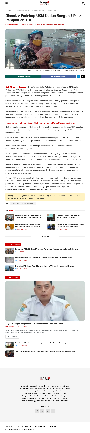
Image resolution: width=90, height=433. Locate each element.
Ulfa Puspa (10, 326)
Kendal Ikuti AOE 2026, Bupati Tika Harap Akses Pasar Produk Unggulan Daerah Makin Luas (46, 249)
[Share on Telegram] (78, 76)
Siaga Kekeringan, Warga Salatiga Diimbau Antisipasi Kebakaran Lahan (34, 323)
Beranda (8, 10)
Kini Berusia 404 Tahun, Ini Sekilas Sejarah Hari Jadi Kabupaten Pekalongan (41, 343)
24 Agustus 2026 (63, 229)
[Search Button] (83, 3)
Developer (52, 426)
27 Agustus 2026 (21, 326)
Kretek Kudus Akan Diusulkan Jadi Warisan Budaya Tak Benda (68, 216)
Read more (12, 337)
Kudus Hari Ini (59, 25)
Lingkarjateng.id (15, 429)
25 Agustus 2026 (21, 229)
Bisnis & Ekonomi (47, 25)
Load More (45, 236)
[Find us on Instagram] (42, 411)
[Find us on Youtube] (48, 411)
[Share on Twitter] (83, 76)
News (13, 10)
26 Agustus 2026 (21, 220)
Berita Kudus (15, 204)
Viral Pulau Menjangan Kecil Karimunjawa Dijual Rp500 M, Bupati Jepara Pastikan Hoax (45, 351)
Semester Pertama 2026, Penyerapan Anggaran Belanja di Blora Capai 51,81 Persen (43, 257)
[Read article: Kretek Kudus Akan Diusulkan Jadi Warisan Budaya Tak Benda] (51, 217)
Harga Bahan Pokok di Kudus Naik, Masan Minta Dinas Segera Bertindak (40, 122)
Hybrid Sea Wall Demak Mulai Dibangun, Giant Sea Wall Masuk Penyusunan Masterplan (45, 266)
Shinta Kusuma (12, 25)
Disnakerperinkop (28, 204)
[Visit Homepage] (44, 3)
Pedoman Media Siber (24, 426)
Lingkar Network (40, 426)
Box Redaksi (9, 426)
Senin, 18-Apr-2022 (28, 25)
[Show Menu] (6, 3)
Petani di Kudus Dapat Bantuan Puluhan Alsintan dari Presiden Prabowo (70, 225)
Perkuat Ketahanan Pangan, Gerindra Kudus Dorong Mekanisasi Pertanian (27, 225)
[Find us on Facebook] (37, 411)
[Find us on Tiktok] (53, 411)
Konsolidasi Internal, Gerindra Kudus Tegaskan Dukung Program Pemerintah (28, 216)
